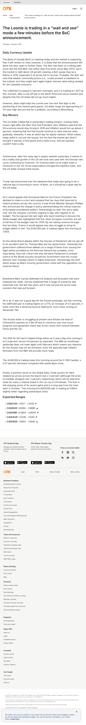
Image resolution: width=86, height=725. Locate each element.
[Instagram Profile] (73, 458)
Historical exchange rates (12, 548)
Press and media (9, 624)
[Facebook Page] (62, 452)
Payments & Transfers (11, 488)
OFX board (7, 675)
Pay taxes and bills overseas (13, 603)
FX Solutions (8, 494)
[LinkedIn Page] (68, 452)
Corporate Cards (9, 491)
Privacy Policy (8, 643)
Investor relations (10, 664)
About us (7, 632)
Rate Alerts (7, 552)
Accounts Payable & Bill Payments (15, 516)
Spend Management (11, 512)
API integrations (9, 621)
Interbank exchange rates (12, 545)
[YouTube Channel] (68, 458)
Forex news (8, 573)
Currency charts (9, 555)
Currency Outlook (10, 570)
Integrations (8, 523)
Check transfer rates (11, 585)
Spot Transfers (9, 498)
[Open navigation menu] (81, 9)
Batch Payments (9, 519)
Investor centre (9, 654)
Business (7, 2)
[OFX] (7, 8)
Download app (9, 592)
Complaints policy (10, 639)
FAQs (37, 472)
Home (5, 15)
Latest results (8, 657)
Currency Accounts (10, 505)
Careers (6, 682)
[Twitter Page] (73, 452)
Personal (17, 2)
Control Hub (8, 508)
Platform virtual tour (10, 538)
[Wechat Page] (62, 458)
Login (74, 9)
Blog (5, 577)
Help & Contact (55, 472)
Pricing (6, 526)
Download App (9, 530)
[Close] (76, 711)
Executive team (9, 679)
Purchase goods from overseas (14, 606)
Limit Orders (8, 502)
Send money (8, 589)
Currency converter (10, 541)
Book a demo (75, 472)
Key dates (7, 661)
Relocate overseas (10, 599)
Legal (5, 636)
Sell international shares (12, 610)
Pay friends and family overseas (15, 596)
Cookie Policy (15, 719)
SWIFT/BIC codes (9, 559)
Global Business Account (12, 484)
